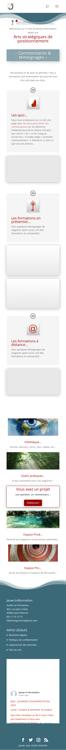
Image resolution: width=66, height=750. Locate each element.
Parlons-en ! (33, 503)
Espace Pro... (33, 568)
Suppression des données (23, 644)
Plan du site (15, 649)
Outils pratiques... (33, 476)
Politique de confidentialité (23, 639)
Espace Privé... (33, 534)
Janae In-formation (29, 692)
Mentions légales (18, 635)
